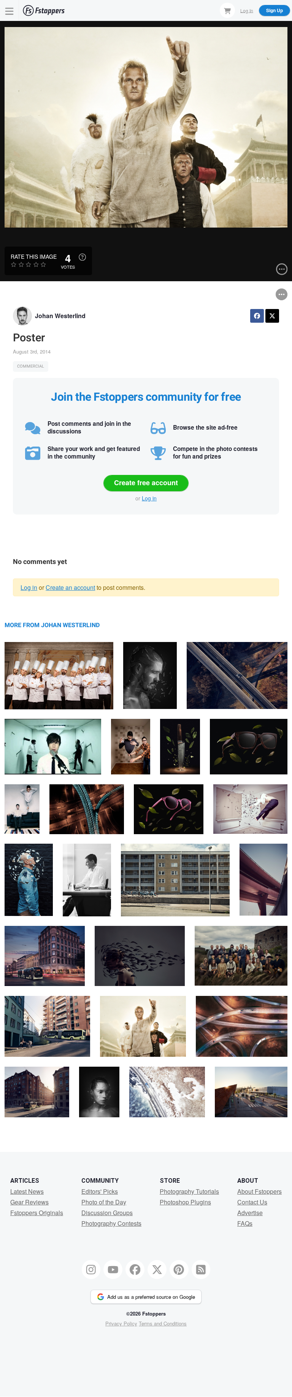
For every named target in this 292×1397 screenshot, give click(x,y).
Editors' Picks (99, 1191)
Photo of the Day (103, 1202)
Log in (149, 498)
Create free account (146, 482)
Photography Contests (111, 1223)
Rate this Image (34, 256)
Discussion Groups (107, 1212)
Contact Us (252, 1202)
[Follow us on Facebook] (134, 1269)
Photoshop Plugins (185, 1202)
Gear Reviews (29, 1202)
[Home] (44, 10)
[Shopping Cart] (227, 10)
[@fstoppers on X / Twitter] (157, 1269)
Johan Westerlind (60, 315)
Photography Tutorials (189, 1191)
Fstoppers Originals (36, 1212)
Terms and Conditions (163, 1323)
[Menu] (9, 10)
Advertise (250, 1212)
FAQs (244, 1223)
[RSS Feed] (201, 1269)
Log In (246, 10)
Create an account (70, 587)
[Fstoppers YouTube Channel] (112, 1269)
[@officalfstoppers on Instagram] (91, 1269)
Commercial (30, 366)
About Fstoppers (259, 1191)
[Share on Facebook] (257, 316)
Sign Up (274, 10)
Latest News (27, 1191)
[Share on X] (272, 316)
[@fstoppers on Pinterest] (179, 1269)
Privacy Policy (121, 1323)
